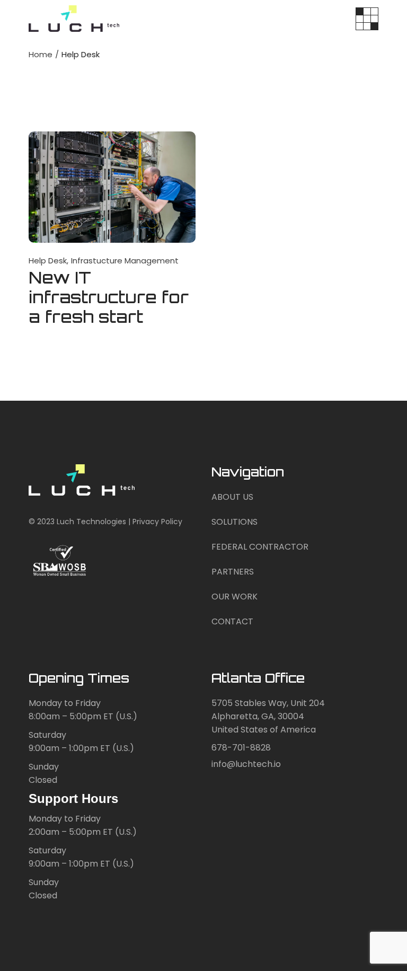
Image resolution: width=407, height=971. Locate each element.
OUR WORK (234, 596)
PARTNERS (232, 572)
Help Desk (48, 260)
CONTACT (232, 621)
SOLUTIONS (234, 522)
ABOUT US (232, 497)
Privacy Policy (157, 521)
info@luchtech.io (246, 764)
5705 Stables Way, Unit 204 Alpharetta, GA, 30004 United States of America (268, 716)
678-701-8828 (241, 748)
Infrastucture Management (125, 260)
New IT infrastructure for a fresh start (109, 297)
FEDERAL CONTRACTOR (259, 547)
